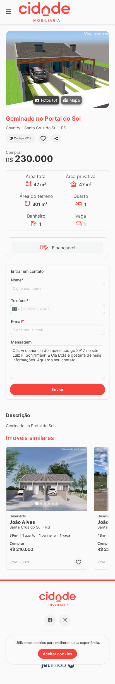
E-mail (17, 321)
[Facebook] (50, 620)
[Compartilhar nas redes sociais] (56, 138)
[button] (57, 69)
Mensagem (21, 342)
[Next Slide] (104, 69)
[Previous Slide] (10, 69)
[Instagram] (65, 620)
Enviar (57, 389)
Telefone (19, 300)
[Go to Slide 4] (49, 503)
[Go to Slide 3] (45, 503)
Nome (17, 280)
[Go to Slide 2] (41, 503)
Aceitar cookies (57, 653)
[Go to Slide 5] (53, 503)
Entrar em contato (27, 271)
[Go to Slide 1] (37, 503)
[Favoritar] (43, 138)
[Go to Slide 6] (57, 503)
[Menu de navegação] (8, 12)
